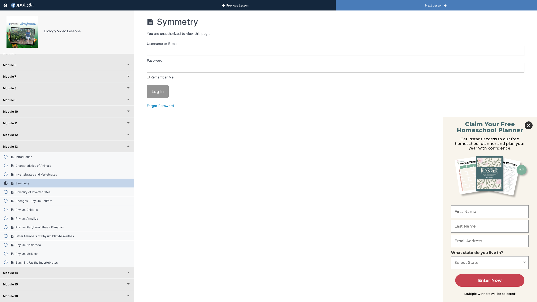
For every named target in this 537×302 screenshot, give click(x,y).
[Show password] (517, 68)
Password (154, 60)
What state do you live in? (477, 252)
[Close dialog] (528, 125)
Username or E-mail (162, 44)
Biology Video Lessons (62, 31)
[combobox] (489, 262)
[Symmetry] (22, 32)
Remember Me (161, 77)
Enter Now (490, 280)
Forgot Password (160, 106)
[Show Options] (525, 262)
